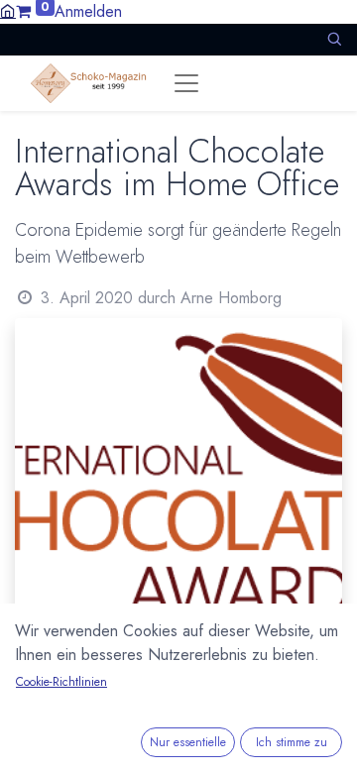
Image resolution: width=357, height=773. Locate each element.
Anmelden (88, 11)
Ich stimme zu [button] (291, 742)
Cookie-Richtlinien (61, 682)
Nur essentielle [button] (188, 742)
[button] (334, 39)
